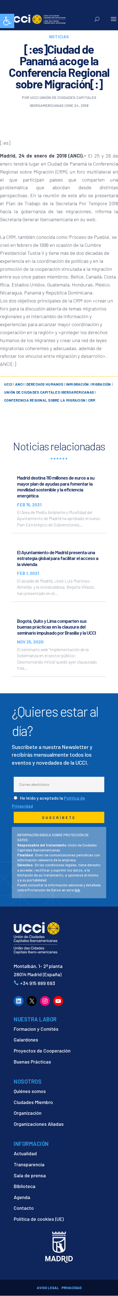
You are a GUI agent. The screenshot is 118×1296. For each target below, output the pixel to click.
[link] (7, 21)
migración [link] (101, 384)
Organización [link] (27, 1113)
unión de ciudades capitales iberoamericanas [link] (49, 392)
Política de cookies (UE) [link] (39, 1219)
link (77, 890)
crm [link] (91, 400)
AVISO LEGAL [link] (48, 1288)
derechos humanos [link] (44, 384)
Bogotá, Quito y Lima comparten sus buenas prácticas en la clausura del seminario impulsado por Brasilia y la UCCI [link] (56, 627)
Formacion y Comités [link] (36, 1029)
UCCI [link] (8, 384)
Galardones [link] (26, 1040)
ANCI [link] (19, 384)
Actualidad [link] (25, 1153)
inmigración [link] (77, 384)
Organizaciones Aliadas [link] (39, 1124)
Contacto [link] (24, 1208)
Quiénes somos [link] (30, 1091)
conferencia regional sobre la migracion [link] (44, 400)
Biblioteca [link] (24, 1186)
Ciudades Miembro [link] (33, 1102)
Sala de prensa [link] (30, 1175)
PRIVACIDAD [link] (71, 1288)
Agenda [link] (22, 1197)
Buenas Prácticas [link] (32, 1062)
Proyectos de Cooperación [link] (42, 1051)
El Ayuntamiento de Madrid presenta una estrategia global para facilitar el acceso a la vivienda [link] (57, 558)
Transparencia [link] (29, 1164)
